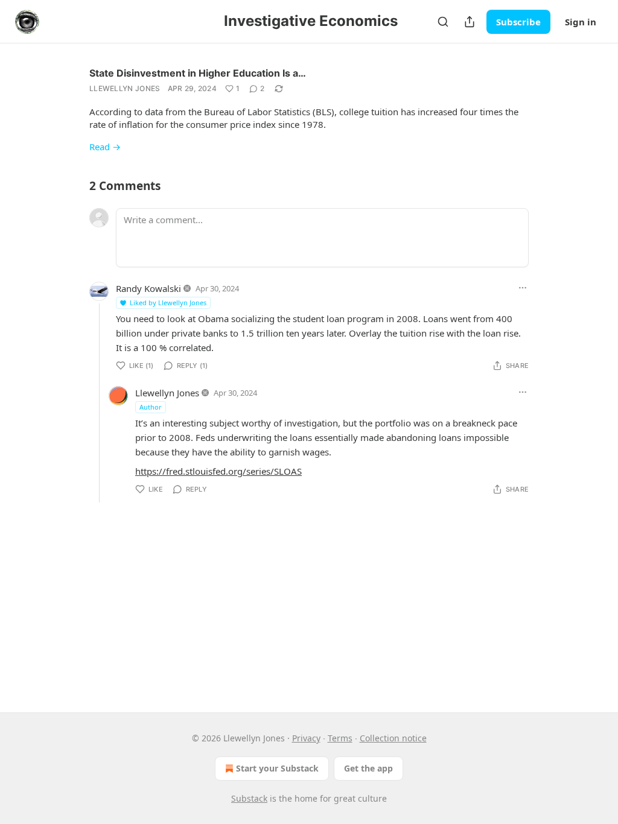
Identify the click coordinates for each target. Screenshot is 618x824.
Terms (340, 738)
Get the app (368, 768)
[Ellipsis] (522, 287)
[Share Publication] (469, 22)
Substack (249, 798)
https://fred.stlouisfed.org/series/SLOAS (218, 471)
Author (150, 406)
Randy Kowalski (148, 288)
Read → (105, 147)
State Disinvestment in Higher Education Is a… (197, 73)
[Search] (443, 22)
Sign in (580, 22)
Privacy (306, 738)
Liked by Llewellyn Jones (168, 302)
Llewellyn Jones (125, 88)
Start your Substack (277, 768)
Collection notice (393, 738)
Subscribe (518, 22)
